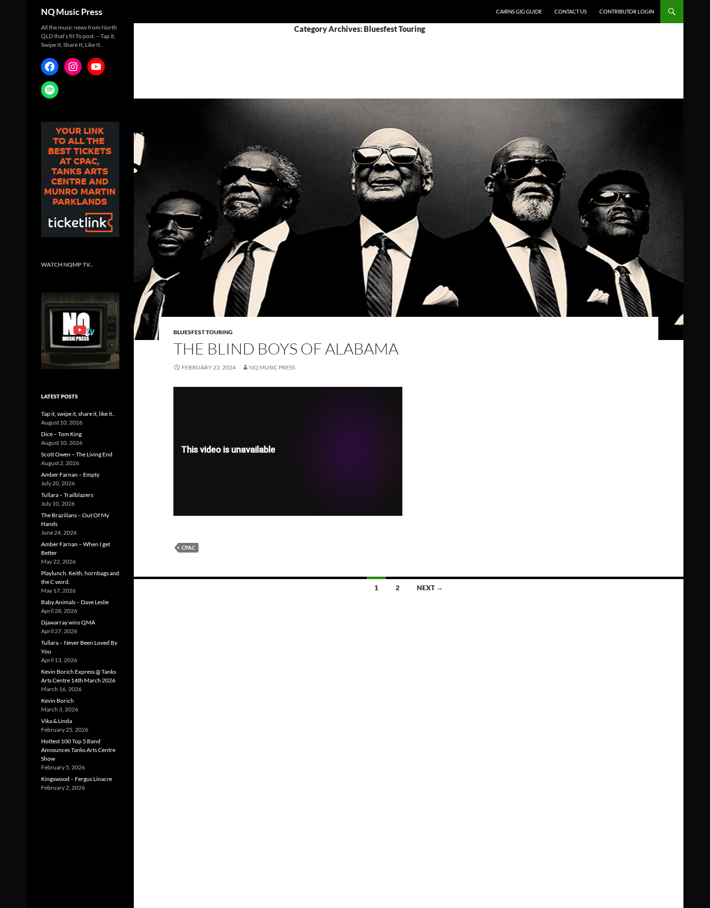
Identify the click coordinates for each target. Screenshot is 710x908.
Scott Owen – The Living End (77, 454)
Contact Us (570, 11)
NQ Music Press (71, 11)
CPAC (188, 547)
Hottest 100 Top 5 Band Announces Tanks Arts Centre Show (78, 750)
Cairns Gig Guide (519, 11)
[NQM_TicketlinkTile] (80, 179)
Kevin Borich (57, 700)
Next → (430, 587)
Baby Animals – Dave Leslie (75, 602)
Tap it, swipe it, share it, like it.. (78, 413)
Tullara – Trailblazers (67, 494)
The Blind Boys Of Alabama (285, 348)
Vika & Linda (56, 720)
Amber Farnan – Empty (70, 474)
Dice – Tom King (61, 434)
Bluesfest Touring (203, 332)
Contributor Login (626, 11)
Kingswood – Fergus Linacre (76, 778)
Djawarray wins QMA (68, 622)
